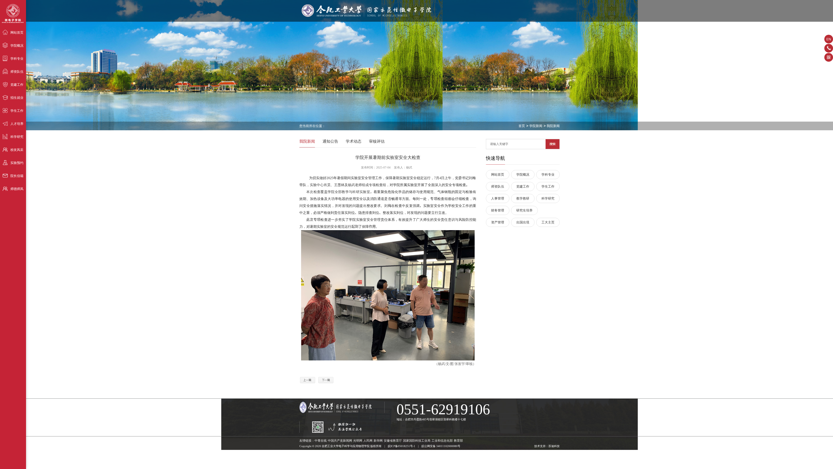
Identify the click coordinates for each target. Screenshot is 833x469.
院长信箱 (16, 176)
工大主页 (547, 222)
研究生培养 (524, 210)
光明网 (357, 440)
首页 (521, 126)
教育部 (458, 440)
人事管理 (497, 198)
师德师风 (16, 189)
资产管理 (497, 222)
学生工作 (16, 110)
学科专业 (16, 58)
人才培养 (16, 124)
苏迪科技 (554, 446)
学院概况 (16, 45)
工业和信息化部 (442, 440)
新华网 (378, 440)
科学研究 (16, 137)
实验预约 (16, 163)
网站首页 (16, 32)
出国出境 (522, 222)
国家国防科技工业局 (416, 440)
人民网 (367, 440)
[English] (828, 40)
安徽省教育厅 (393, 440)
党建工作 (16, 84)
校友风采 (16, 150)
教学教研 (522, 198)
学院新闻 (535, 126)
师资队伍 (16, 71)
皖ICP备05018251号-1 (401, 446)
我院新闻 (553, 126)
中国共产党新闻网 (340, 440)
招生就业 (16, 97)
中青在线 (321, 440)
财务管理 (497, 210)
